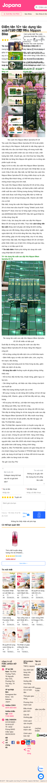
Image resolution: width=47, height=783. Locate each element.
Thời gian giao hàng (29, 697)
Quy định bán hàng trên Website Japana (29, 673)
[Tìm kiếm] (36, 7)
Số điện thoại (32, 489)
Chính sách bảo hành (28, 741)
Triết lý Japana (29, 666)
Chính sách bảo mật (28, 734)
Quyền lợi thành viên (27, 728)
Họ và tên (6, 489)
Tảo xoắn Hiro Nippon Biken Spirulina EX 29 (18, 143)
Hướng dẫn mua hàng (28, 682)
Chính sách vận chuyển (28, 722)
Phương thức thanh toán (28, 703)
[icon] (13, 744)
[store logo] (11, 5)
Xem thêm (23, 563)
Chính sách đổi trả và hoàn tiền (29, 689)
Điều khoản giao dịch (28, 709)
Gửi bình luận (39, 515)
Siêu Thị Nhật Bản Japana (11, 425)
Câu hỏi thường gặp (28, 716)
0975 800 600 (10, 708)
